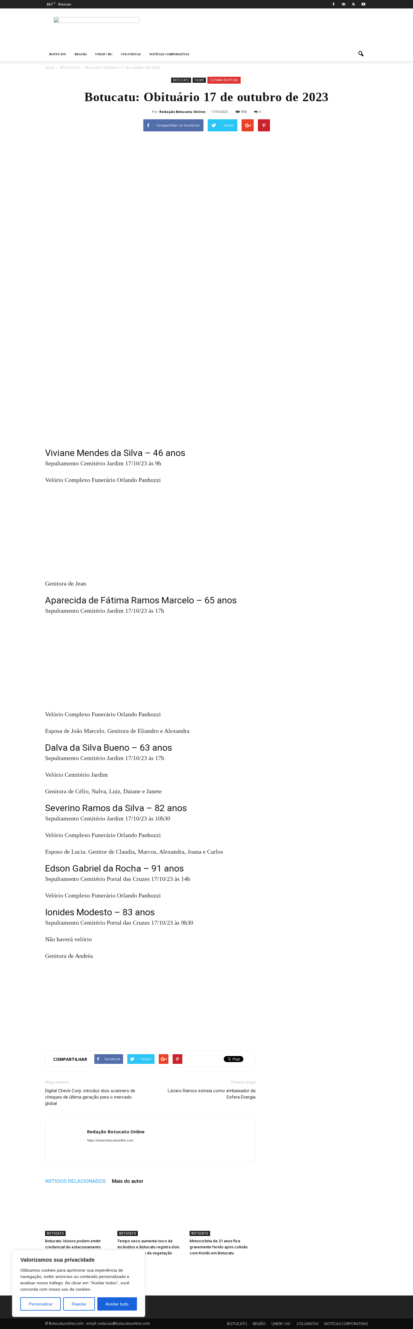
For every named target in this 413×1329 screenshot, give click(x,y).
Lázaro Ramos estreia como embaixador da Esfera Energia (211, 1094)
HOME (199, 80)
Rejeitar (79, 1304)
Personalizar (41, 1304)
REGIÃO (81, 54)
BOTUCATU (57, 54)
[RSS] (353, 4)
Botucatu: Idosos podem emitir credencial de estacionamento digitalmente (73, 1247)
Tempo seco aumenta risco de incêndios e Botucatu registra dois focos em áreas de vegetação (148, 1247)
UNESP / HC (103, 54)
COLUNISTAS (131, 54)
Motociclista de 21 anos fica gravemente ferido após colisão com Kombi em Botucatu (219, 1247)
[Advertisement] (150, 403)
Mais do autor (127, 1181)
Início (49, 67)
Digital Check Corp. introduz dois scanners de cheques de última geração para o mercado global (90, 1097)
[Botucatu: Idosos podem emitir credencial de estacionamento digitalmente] (78, 1213)
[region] (78, 1283)
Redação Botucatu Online (182, 111)
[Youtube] (363, 4)
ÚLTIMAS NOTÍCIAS (224, 80)
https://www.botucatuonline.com (110, 1140)
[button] (360, 54)
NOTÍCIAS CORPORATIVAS (169, 54)
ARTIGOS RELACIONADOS (75, 1181)
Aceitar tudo (117, 1304)
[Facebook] (333, 4)
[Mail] (343, 4)
